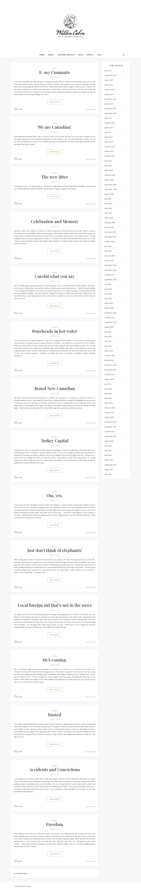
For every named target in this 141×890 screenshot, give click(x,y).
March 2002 (109, 460)
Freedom (54, 824)
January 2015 (109, 94)
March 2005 (109, 351)
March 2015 (109, 85)
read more (54, 102)
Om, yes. (55, 495)
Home (42, 55)
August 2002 (109, 441)
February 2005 (110, 355)
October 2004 (110, 374)
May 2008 (108, 208)
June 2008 (108, 203)
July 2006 (108, 284)
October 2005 (110, 317)
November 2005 (110, 313)
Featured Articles (66, 55)
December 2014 (110, 99)
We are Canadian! (54, 127)
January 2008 (109, 227)
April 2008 (108, 213)
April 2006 (108, 298)
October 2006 (110, 275)
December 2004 (110, 365)
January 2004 (109, 412)
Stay (99, 55)
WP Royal (28, 886)
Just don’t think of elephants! (54, 550)
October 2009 (110, 156)
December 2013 (110, 108)
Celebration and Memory (55, 221)
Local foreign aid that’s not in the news (55, 605)
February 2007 (110, 256)
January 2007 (109, 260)
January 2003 (109, 417)
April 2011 (108, 132)
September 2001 (111, 465)
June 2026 (108, 70)
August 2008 (109, 194)
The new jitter (54, 176)
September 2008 (111, 189)
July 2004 (108, 384)
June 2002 (108, 446)
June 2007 (108, 246)
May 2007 (108, 251)
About (51, 55)
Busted (54, 714)
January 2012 (109, 127)
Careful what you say (55, 276)
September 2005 (111, 322)
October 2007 (110, 241)
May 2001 (108, 474)
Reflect (90, 55)
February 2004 (110, 408)
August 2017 (109, 80)
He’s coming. (55, 659)
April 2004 (108, 398)
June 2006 (108, 289)
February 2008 (110, 222)
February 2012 (110, 123)
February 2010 (110, 146)
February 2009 (110, 175)
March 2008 (109, 218)
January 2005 (109, 360)
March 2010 (109, 142)
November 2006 (110, 270)
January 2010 (109, 151)
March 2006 (109, 303)
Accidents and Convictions (54, 769)
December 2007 (110, 232)
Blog (80, 55)
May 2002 (108, 450)
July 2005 (108, 332)
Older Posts (21, 873)
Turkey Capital (55, 440)
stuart (20, 109)
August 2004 (109, 379)
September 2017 (111, 75)
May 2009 (108, 161)
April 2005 (108, 346)
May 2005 (108, 341)
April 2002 (108, 455)
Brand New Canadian (54, 388)
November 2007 (110, 237)
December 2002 (110, 422)
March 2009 (109, 170)
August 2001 (109, 469)
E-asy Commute (54, 72)
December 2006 (110, 265)
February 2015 (110, 89)
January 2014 (109, 104)
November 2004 (110, 370)
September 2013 (111, 113)
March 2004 (109, 403)
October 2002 (110, 431)
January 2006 (109, 308)
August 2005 (109, 327)
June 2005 (108, 336)
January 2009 (109, 180)
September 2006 (111, 279)
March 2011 (109, 137)
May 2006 (108, 294)
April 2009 (108, 165)
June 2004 (108, 389)
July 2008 (108, 199)
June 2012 (108, 118)
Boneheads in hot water (54, 331)
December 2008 (110, 184)
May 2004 (108, 393)
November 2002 (110, 427)
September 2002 (111, 436)
